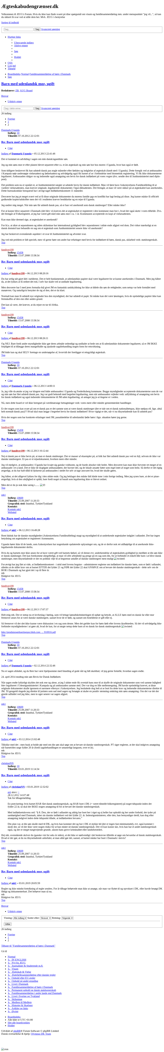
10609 (20, 497)
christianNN (7, 763)
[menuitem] (24, 42)
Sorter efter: (34, 918)
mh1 (3, 495)
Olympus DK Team (41, 1033)
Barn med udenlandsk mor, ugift (27, 84)
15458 (20, 252)
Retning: (56, 918)
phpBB (17, 1031)
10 (18, 133)
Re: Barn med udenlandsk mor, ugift (25, 142)
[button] (11, 119)
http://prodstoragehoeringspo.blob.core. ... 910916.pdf (28, 632)
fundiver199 (7, 249)
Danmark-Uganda (10, 130)
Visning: (8, 918)
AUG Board (26, 90)
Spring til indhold (10, 22)
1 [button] (8, 121)
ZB (17, 90)
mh (9, 792)
